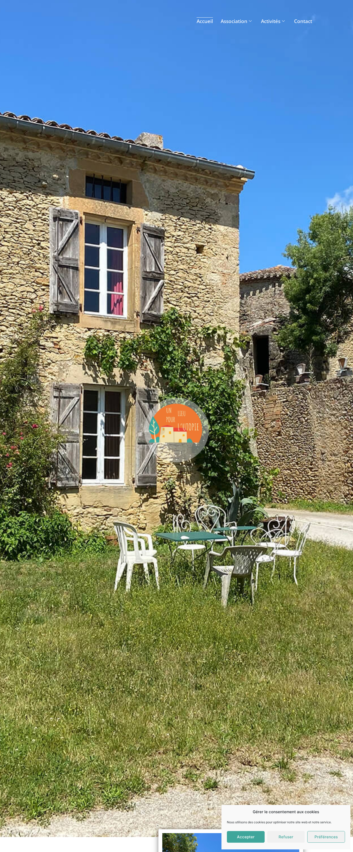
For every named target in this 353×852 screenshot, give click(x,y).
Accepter (246, 836)
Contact (303, 21)
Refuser (286, 836)
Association (234, 21)
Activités (270, 21)
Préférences (326, 836)
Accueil (205, 21)
